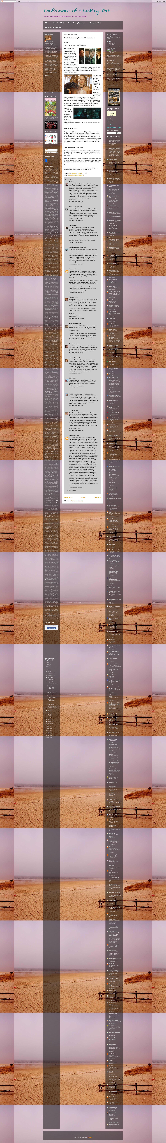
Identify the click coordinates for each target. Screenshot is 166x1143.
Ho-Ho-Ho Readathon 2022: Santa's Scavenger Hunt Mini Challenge (114, 448)
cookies (55, 272)
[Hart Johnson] (46, 161)
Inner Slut (47, 389)
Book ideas (50, 226)
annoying (55, 188)
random (46, 508)
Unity (52, 593)
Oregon (46, 468)
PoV (56, 486)
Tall (57, 571)
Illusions (54, 381)
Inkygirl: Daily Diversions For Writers (115, 475)
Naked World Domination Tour (51, 451)
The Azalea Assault (51, 579)
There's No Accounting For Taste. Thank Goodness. (51, 688)
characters (52, 256)
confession (47, 268)
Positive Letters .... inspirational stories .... (115, 248)
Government (47, 351)
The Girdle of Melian (114, 178)
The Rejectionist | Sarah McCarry (113, 745)
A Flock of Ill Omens (50, 170)
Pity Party (51, 481)
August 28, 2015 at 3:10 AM (76, 201)
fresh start (48, 333)
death (56, 286)
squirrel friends (54, 550)
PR (51, 487)
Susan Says (112, 286)
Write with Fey (112, 361)
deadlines (50, 286)
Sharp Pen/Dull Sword (115, 606)
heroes (57, 364)
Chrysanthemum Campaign (51, 263)
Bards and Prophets (114, 945)
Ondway (55, 464)
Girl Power (47, 343)
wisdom (56, 607)
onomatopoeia (47, 465)
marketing (55, 424)
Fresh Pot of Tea (113, 782)
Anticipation (53, 189)
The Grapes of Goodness (112, 787)
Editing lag (47, 305)
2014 (47, 726)
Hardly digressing (48, 359)
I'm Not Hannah (113, 430)
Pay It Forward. (50, 475)
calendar (46, 251)
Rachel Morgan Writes (114, 996)
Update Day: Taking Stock (115, 562)
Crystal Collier (54, 282)
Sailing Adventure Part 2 (114, 391)
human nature (53, 373)
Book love (53, 227)
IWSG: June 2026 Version (115, 287)
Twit (57, 589)
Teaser (54, 575)
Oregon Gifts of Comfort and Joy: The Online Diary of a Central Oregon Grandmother (114, 934)
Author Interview (49, 197)
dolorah (71, 392)
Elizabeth (51, 306)
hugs (46, 373)
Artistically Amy (113, 1076)
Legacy (46, 407)
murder (46, 444)
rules (45, 522)
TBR (50, 575)
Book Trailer (50, 238)
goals (50, 347)
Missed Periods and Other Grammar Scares (115, 971)
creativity (46, 280)
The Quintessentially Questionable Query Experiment (114, 704)
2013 (47, 728)
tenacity (46, 578)
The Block (111, 963)
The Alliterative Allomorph (113, 1003)
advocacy (54, 176)
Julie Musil (111, 860)
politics (53, 483)
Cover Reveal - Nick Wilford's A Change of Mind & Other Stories (114, 953)
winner (52, 607)
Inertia (55, 388)
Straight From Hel (113, 714)
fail (50, 317)
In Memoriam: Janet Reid (114, 408)
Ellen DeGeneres (49, 308)
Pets (56, 478)
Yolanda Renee (49, 618)
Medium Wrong (54, 428)
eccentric (55, 302)
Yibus (57, 616)
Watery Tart (56, 599)
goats (56, 347)
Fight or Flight (51, 325)
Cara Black (50, 252)
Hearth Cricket (112, 586)
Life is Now (111, 660)
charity (46, 258)
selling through (55, 528)
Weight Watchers (52, 602)
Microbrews (47, 435)
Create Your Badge (48, 162)
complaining (53, 267)
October (50, 677)
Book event (47, 225)
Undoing (47, 593)
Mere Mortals (55, 431)
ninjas (52, 460)
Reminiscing (54, 513)
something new (54, 543)
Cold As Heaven (113, 739)
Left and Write (112, 914)
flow (50, 328)
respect (55, 516)
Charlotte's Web (113, 814)
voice (56, 598)
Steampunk (47, 552)
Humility (51, 375)
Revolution (52, 519)
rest (45, 518)
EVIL (55, 313)
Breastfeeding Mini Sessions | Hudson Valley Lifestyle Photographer (115, 1079)
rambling (53, 506)
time (51, 585)
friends (54, 333)
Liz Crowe (55, 413)
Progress (56, 491)
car (45, 252)
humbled (46, 375)
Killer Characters (113, 488)
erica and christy (113, 664)
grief (51, 354)
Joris (55, 399)
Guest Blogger (49, 355)
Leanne (50, 406)
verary (51, 594)
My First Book (112, 560)
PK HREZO (111, 793)
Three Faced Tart (58, 23)
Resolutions (47, 516)
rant (51, 508)
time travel (54, 586)
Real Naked (54, 509)
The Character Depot (114, 395)
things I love (54, 583)
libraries (52, 410)
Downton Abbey (48, 299)
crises (52, 280)
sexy (45, 534)
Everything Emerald (114, 1102)
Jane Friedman (113, 170)
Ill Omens (47, 381)
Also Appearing (54, 181)
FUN (55, 335)
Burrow (56, 247)
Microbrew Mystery (50, 433)
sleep (53, 538)
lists (50, 413)
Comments (49, 152)
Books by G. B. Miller (114, 418)
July (49, 710)
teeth (55, 577)
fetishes (54, 324)
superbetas (47, 566)
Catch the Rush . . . (114, 1107)
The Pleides (52, 582)
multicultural (54, 443)
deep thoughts (49, 288)
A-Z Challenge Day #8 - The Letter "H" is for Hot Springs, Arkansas (114, 940)
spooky (46, 547)
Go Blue (53, 345)
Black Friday (47, 211)
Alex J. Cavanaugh (74, 206)
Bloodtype (54, 221)
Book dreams (54, 223)
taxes (46, 575)
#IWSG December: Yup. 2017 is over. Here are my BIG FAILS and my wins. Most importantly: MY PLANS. (115, 668)
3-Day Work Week (53, 169)
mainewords (112, 424)
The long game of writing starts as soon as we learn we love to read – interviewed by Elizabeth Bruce (115, 163)
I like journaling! (112, 301)
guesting (47, 357)
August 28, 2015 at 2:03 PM (76, 373)
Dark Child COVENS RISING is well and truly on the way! (114, 1049)
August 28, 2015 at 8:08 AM (76, 264)
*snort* (52, 168)
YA (53, 616)
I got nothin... (55, 377)
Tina (45, 587)
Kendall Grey (55, 402)
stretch (51, 558)
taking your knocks (54, 570)
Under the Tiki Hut (113, 400)
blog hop (54, 215)
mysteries (48, 445)
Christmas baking (113, 778)
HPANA (47, 372)
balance (51, 204)
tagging (46, 569)
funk (51, 336)
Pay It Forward (53, 474)
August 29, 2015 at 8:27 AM (76, 487)
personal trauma (49, 478)
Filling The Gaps (112, 1098)
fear (55, 321)
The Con (56, 579)
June (49, 712)
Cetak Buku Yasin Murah (114, 867)
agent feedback (54, 177)
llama (46, 414)
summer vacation (53, 564)
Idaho (52, 380)
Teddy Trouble (48, 577)
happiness (47, 358)
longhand (52, 414)
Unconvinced (112, 641)
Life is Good (112, 1025)
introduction (50, 394)
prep (55, 487)
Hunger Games (51, 376)
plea (45, 482)
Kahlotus (53, 401)
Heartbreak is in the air (114, 986)
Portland (48, 485)
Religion (47, 513)
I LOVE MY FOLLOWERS (51, 379)
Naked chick (51, 447)
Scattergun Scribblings (115, 220)
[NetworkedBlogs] (51, 625)
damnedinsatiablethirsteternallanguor (115, 687)
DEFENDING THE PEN (114, 232)
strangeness (54, 555)
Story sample (48, 554)
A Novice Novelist (113, 978)
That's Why (111, 373)
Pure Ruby (111, 369)
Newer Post (68, 497)
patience (46, 474)
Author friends (54, 196)
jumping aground (113, 777)
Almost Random (51, 180)
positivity (54, 485)
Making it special (53, 418)
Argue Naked (50, 704)
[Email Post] (85, 173)
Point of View (47, 483)
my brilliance (55, 444)
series (55, 531)
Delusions (53, 290)
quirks (47, 505)
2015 (47, 671)
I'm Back (110, 602)
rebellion (46, 510)
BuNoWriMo (47, 247)
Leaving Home (112, 431)
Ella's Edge (112, 544)
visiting (50, 598)
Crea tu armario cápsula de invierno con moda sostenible (114, 772)
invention (56, 394)
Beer (53, 205)
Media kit (48, 428)
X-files (50, 616)
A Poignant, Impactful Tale (115, 396)
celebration (48, 253)
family (48, 319)
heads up (54, 362)
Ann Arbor (51, 187)
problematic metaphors (49, 490)
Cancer (55, 251)
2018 (47, 664)
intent (46, 394)
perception (47, 476)
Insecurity (54, 392)
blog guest (47, 215)
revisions (46, 519)
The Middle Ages (113, 1096)
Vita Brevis (111, 840)
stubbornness (53, 559)
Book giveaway (54, 225)
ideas (56, 380)
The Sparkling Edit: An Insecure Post (52, 707)
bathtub (56, 204)
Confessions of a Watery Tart (77, 11)
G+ (49, 337)
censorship (54, 253)
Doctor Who (47, 297)
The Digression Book (50, 581)
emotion (46, 309)
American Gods (50, 184)
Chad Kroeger (48, 255)
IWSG (46, 397)
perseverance (55, 476)
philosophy (48, 479)
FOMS (51, 329)
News (46, 459)
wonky (46, 610)
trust (47, 589)
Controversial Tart (48, 272)
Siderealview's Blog (114, 377)
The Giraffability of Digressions (114, 733)
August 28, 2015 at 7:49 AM (76, 242)
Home (83, 497)
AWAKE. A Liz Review (114, 910)
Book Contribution (49, 222)
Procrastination (49, 491)
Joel (51, 399)
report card (52, 515)
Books (56, 241)
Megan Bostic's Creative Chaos (113, 578)
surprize (46, 567)
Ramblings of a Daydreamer (113, 444)
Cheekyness (112, 639)
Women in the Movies (114, 325)
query (46, 504)
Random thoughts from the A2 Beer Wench (115, 761)
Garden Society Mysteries (76, 23)
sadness (54, 522)
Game (52, 337)
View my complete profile (51, 72)
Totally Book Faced (113, 946)
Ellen (57, 306)
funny (46, 337)
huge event (54, 372)
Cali (50, 251)
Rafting (46, 506)
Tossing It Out (72, 316)
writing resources (51, 615)
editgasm (46, 304)
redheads (54, 510)
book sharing (50, 235)
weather (52, 601)
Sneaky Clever (53, 539)
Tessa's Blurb (112, 900)
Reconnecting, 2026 (113, 320)
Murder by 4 (112, 318)
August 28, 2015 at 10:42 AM (76, 292)
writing (47, 613)
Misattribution (55, 436)
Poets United (112, 546)
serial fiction (49, 530)
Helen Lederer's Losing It (114, 980)
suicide (53, 562)
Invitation (55, 395)
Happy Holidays (54, 358)
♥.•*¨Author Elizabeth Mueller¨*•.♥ (114, 256)
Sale (46, 523)
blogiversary (47, 221)
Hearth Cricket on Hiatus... (115, 587)
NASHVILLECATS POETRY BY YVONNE (114, 885)
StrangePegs (112, 453)
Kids (47, 403)
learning (55, 406)
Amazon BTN (54, 183)
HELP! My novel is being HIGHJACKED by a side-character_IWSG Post (114, 340)
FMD (55, 328)
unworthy (56, 593)
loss (49, 415)
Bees (57, 205)
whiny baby (51, 606)
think (45, 585)
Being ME (52, 208)
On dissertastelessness (114, 735)
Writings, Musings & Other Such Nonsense (114, 436)
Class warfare (49, 264)
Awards (46, 200)
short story (51, 535)
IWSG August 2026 (113, 221)
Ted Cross (72, 181)
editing (53, 304)
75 (109, 501)
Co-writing (46, 266)
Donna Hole (112, 833)
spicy (56, 546)
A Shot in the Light (95, 23)
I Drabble (111, 237)
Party (55, 472)
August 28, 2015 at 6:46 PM (76, 387)
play (56, 481)
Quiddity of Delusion (114, 806)
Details (53, 291)
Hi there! (111, 1072)
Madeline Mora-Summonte (76, 247)
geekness (55, 339)
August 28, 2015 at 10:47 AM (76, 318)
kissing (55, 403)
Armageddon (47, 192)
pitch (46, 481)
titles (49, 587)
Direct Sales (55, 294)
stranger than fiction (49, 556)
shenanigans (51, 534)
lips (54, 411)
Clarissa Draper (113, 1013)
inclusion (55, 384)
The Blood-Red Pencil (114, 355)
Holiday (46, 368)
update (47, 594)
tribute (57, 587)
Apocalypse (47, 191)
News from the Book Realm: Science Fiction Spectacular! (114, 613)
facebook (46, 317)
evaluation (51, 313)
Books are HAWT (51, 243)
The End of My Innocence (115, 556)
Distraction (54, 295)
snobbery (46, 540)
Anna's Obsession (113, 324)
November (50, 675)
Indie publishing (53, 387)
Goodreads (53, 349)
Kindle (51, 403)
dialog (57, 291)
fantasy (54, 320)
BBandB (48, 205)
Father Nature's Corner (74, 428)
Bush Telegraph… (113, 1067)
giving (52, 343)
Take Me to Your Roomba (114, 802)
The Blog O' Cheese (114, 305)
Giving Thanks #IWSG (114, 861)
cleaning (55, 264)
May (49, 715)
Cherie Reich (48, 259)
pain (52, 469)
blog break (51, 212)
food (57, 329)
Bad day (53, 203)
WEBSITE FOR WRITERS (115, 992)
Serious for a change (49, 532)
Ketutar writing (112, 329)
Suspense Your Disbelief (113, 753)
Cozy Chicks (112, 482)
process (56, 490)
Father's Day (49, 321)
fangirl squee (48, 320)
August (50, 681)
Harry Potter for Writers (115, 527)
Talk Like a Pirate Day (50, 571)
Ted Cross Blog (113, 505)
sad (49, 522)
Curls (49, 283)
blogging (47, 219)
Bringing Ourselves (72, 175)
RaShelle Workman (114, 820)
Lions (51, 411)
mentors (50, 431)
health (46, 364)
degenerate (56, 288)
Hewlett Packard (49, 365)
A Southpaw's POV (114, 412)
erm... (46, 313)
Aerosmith (47, 177)
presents (46, 489)
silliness (48, 538)
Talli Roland (112, 871)
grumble (55, 354)
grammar (54, 351)
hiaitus (55, 365)
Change (55, 255)
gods (46, 348)
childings (47, 260)
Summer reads (48, 563)
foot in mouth (49, 331)
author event (54, 195)
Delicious (47, 290)
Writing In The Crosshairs (112, 336)
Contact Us (111, 1093)
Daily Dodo (111, 865)
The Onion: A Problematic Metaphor (51, 701)
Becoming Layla (113, 1091)
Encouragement (53, 309)
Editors (52, 305)
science (55, 524)
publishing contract (50, 498)
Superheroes (54, 566)
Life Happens (112, 402)
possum (46, 486)
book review (55, 234)
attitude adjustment (50, 193)
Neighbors (47, 457)
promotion (48, 493)
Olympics (50, 464)
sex (56, 532)
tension (52, 578)
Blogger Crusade (50, 218)
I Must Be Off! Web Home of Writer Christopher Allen (114, 573)
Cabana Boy (53, 249)
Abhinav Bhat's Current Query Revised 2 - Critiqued (114, 709)
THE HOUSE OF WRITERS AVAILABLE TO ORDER (115, 809)
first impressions (53, 327)
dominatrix (49, 298)
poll (57, 483)
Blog (46, 23)
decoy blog (56, 287)
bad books (47, 203)
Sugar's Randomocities (115, 958)
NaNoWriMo (54, 453)
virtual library (51, 597)
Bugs (56, 245)
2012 (47, 730)
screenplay (47, 526)
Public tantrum (51, 494)
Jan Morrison (72, 435)
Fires (47, 327)
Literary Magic (112, 769)
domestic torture (55, 297)
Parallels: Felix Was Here (51, 471)
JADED (55, 396)
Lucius (57, 415)
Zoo (109, 1033)
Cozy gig (53, 275)
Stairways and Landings (112, 1045)
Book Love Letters (49, 229)
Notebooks (111, 1114)
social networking (50, 542)
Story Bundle (54, 552)
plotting (50, 482)
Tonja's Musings (113, 658)
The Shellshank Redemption (113, 280)
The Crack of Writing (52, 683)
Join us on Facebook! (114, 484)
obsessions (55, 461)
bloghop (54, 219)
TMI (52, 587)
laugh (46, 406)
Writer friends (53, 611)
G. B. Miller (72, 410)
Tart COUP (48, 572)
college (46, 267)
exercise (47, 316)
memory (52, 429)
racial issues (54, 505)
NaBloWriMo (55, 445)
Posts (48, 150)
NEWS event (53, 459)
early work (54, 301)
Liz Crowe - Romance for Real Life (114, 908)
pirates (55, 479)
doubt (55, 298)
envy (51, 312)
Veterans (51, 595)
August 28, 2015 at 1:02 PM (76, 352)
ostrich (51, 468)
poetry (55, 482)
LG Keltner (47, 409)
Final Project (111, 1103)
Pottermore (51, 486)
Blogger (89, 1137)
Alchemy (53, 179)
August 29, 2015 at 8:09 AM (76, 430)
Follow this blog (51, 628)
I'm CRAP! (47, 380)
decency (50, 287)
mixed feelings (52, 437)
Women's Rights (54, 609)
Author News (52, 199)
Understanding (55, 591)
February (50, 721)
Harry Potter (54, 361)
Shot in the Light (53, 536)
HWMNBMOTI (48, 377)
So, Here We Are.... (113, 856)
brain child (51, 244)
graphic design (53, 352)
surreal (50, 567)
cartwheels (56, 252)
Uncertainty (56, 590)
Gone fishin (51, 348)
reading (80, 175)
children (54, 260)
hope (51, 369)
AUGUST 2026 (112, 233)
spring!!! (54, 548)
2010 (47, 735)
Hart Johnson (49, 41)
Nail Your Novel (113, 159)
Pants (56, 469)
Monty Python (48, 440)
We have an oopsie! (113, 927)
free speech (50, 332)
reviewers (49, 518)
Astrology (56, 192)
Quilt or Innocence (54, 504)
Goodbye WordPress (113, 414)
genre (51, 340)
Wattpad (47, 601)
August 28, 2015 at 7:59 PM (76, 405)
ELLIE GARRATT (113, 610)
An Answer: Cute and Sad (115, 1021)
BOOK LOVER (112, 312)
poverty (46, 487)
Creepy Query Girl (113, 855)
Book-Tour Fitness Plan (51, 239)
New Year (54, 457)
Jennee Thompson (114, 1122)
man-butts (47, 422)
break (56, 244)
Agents (47, 179)
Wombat (47, 609)
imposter (53, 383)
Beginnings (49, 207)
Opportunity (47, 467)
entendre (46, 312)
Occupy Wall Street (51, 463)
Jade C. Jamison (113, 225)
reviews (55, 518)
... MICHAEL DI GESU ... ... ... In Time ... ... (114, 292)
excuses (56, 314)
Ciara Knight (112, 390)
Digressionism (48, 294)
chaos (46, 256)
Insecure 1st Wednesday (113, 74)
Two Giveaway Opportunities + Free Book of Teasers (115, 594)
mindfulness (47, 436)
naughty (54, 456)
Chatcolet (51, 258)
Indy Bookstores (48, 388)
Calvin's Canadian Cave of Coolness (113, 367)
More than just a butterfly (114, 816)
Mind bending (54, 435)
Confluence (47, 270)
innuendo (53, 389)
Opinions (55, 465)
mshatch (71, 225)
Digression (50, 293)
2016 (47, 669)
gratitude (47, 354)
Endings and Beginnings (50, 310)
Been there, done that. (114, 1032)
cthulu (46, 283)
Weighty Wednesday (49, 603)
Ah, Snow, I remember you (115, 1056)
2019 (47, 662)
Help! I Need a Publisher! (112, 675)
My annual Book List (113, 426)
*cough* (46, 168)
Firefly (57, 325)
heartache (52, 364)
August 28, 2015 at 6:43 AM (76, 220)
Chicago (55, 259)
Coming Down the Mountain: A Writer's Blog (114, 272)
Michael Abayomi (51, 432)
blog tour (47, 217)
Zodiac (55, 618)
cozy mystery (47, 276)
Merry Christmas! (113, 1062)
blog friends (54, 214)
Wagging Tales (112, 990)
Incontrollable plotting (49, 385)
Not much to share (113, 960)
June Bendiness (112, 1087)
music (50, 444)
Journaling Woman (114, 299)
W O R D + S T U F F (114, 1071)
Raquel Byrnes (112, 512)
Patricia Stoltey (113, 926)
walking (50, 599)
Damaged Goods (113, 789)
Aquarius (55, 191)
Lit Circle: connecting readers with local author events (114, 173)
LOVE (52, 415)
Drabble (56, 299)
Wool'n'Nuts (112, 1066)
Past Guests (110, 121)
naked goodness (49, 448)
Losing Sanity (112, 919)
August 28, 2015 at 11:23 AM (76, 339)
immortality (47, 383)
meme (47, 429)
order (55, 467)
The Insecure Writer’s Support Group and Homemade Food (114, 200)
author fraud (47, 196)
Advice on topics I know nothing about (51, 175)
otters (56, 468)
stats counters (53, 551)
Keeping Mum (48, 402)
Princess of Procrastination (113, 1038)
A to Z (53, 172)
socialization (47, 543)
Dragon (48, 301)
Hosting (51, 371)
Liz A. (70, 378)
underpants (48, 591)
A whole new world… (113, 621)
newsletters (47, 460)
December (50, 673)
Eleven (46, 306)
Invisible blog (48, 395)
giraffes (55, 341)
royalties (55, 520)
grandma (46, 352)
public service (55, 493)
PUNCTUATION (48, 500)
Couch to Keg (48, 274)
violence (46, 597)
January (46, 398)
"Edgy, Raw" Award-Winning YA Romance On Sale (114, 850)
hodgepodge (53, 367)
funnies (55, 336)
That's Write (112, 846)
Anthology (47, 189)
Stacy (46, 551)
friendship (47, 335)
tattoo (55, 574)
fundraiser (47, 336)
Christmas (47, 262)
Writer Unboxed (113, 139)
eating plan (47, 302)
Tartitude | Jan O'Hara (114, 591)
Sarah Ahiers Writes (114, 717)
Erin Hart (55, 312)
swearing (55, 567)
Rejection (46, 512)
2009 (47, 737)
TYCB (51, 590)
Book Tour (54, 237)
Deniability (47, 291)
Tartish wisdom (49, 574)
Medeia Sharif (112, 1112)
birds (50, 209)
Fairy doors (55, 317)
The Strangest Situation (112, 826)
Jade (51, 396)
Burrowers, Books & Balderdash (114, 1085)
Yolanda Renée (73, 358)
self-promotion (48, 527)
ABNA (46, 173)
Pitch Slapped (112, 625)
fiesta (46, 325)
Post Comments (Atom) (77, 501)
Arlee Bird (72, 297)
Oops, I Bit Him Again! (114, 821)
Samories (51, 523)
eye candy (54, 316)
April (49, 717)
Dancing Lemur (52, 284)
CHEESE (56, 258)
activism (52, 173)
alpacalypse (47, 181)
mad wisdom (50, 417)
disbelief (48, 295)
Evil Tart (46, 314)
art (51, 192)
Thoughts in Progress (114, 459)
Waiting (46, 599)
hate (49, 362)
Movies (54, 441)
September (51, 679)
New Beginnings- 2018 (114, 654)
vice (56, 595)
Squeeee (47, 550)
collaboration (53, 266)
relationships (53, 512)
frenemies (56, 332)
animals (56, 185)
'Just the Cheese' (113, 493)
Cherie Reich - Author (114, 549)
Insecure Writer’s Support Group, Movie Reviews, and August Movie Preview (115, 215)
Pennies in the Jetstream (112, 1054)
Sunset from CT (112, 1109)
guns (55, 357)
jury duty (47, 401)
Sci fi (50, 524)
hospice (46, 371)
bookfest (51, 241)
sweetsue (111, 1060)
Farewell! (111, 489)
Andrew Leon (72, 344)
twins (54, 589)
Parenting (47, 472)
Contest (48, 271)
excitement (51, 314)
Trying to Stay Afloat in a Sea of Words (115, 519)
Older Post (97, 497)
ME (56, 425)
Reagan (48, 509)
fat (57, 320)
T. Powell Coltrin (73, 323)
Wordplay (51, 610)
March (49, 719)
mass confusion (50, 425)
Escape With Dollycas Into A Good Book (114, 149)
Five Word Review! (113, 915)
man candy (54, 421)
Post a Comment (71, 490)
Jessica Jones (52, 398)
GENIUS (46, 340)
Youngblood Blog (113, 345)
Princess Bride (53, 489)
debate (46, 287)
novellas (48, 461)
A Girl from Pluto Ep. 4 (114, 363)
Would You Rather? (113, 494)
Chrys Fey (55, 262)
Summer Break (112, 282)
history (46, 367)
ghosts (50, 341)
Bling (53, 211)
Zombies (46, 619)
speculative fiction (49, 546)
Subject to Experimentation (52, 696)
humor (56, 375)
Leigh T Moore (54, 407)
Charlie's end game (113, 647)
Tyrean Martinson (73, 269)
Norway (56, 460)
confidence (54, 268)
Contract (55, 271)
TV (83, 175)
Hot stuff (56, 371)
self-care (54, 526)
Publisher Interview (48, 495)
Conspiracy (55, 270)
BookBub (46, 241)
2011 (47, 733)
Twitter (47, 590)
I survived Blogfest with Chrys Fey (113, 79)
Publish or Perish (113, 1020)
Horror (55, 369)
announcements (48, 188)
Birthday (55, 209)
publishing (52, 497)
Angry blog (51, 185)
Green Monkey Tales (114, 555)
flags (46, 328)
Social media (53, 540)
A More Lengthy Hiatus (114, 551)
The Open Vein (112, 950)
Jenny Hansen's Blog (114, 680)
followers (46, 329)
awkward (55, 201)
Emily (56, 308)
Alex (57, 179)
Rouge (50, 520)
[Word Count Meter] (112, 41)
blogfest (54, 217)
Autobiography (112, 740)
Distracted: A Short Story (53, 27)
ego (56, 305)
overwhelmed (47, 469)
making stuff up (49, 419)
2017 (47, 666)
